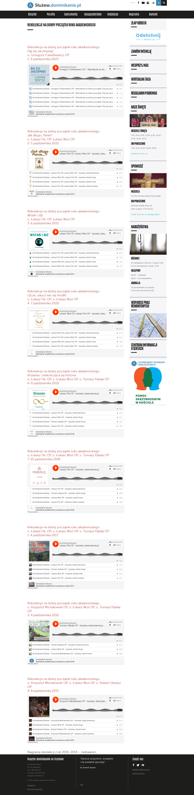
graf (81, 785)
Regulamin (31, 785)
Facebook (138, 3)
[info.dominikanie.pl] (141, 779)
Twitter (138, 765)
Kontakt (153, 14)
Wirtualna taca (141, 79)
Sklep (158, 3)
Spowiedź (137, 166)
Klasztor (32, 14)
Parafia (51, 14)
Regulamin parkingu (144, 93)
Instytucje (112, 14)
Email (143, 765)
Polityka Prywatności (35, 789)
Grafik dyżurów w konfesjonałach (145, 214)
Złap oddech (138, 23)
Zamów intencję (141, 52)
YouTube (143, 3)
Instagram (148, 3)
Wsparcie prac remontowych (140, 304)
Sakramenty (70, 14)
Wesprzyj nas (139, 65)
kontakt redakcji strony (141, 770)
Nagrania (134, 14)
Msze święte (138, 107)
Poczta (131, 3)
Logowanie (134, 3)
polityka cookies (138, 773)
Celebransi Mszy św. (139, 154)
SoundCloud (153, 3)
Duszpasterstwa (93, 14)
